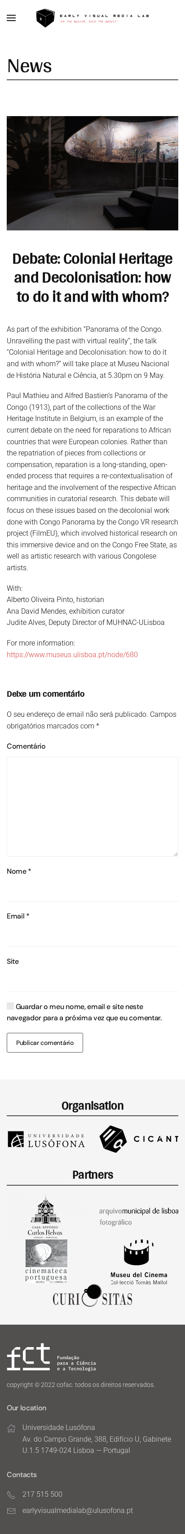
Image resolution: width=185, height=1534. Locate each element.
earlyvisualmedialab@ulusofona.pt (77, 1510)
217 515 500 (42, 1494)
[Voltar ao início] (92, 18)
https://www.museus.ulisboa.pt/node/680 (72, 654)
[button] (11, 18)
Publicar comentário (45, 1043)
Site (13, 961)
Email (18, 916)
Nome (19, 871)
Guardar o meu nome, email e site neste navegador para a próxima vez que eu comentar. (84, 1012)
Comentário (26, 746)
